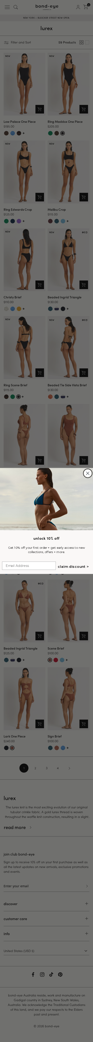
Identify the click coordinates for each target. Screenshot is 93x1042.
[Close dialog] (87, 473)
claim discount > (73, 566)
